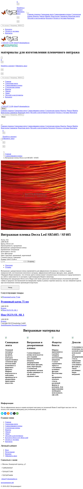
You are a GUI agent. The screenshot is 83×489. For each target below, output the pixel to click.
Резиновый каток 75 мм (15, 301)
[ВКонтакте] (5, 413)
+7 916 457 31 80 (7, 43)
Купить (3, 308)
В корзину (31, 261)
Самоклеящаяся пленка (62, 14)
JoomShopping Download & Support (13, 325)
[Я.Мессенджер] (2, 413)
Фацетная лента (74, 16)
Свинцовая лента (47, 14)
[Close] (2, 124)
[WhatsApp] (17, 413)
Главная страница (33, 14)
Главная (8, 81)
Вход (7, 450)
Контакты (70, 18)
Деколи (42, 16)
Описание (9, 265)
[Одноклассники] (8, 413)
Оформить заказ (21, 66)
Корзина (8, 454)
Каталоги (49, 18)
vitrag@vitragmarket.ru (21, 43)
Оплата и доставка (60, 18)
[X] (14, 413)
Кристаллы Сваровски (59, 16)
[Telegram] (11, 413)
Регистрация (9, 452)
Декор (7, 93)
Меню (4, 108)
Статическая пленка (12, 87)
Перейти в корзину (20, 9)
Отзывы (8, 267)
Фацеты (36, 16)
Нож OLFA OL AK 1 (12, 314)
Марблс (48, 16)
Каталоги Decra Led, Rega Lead (16, 438)
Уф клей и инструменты (36, 18)
